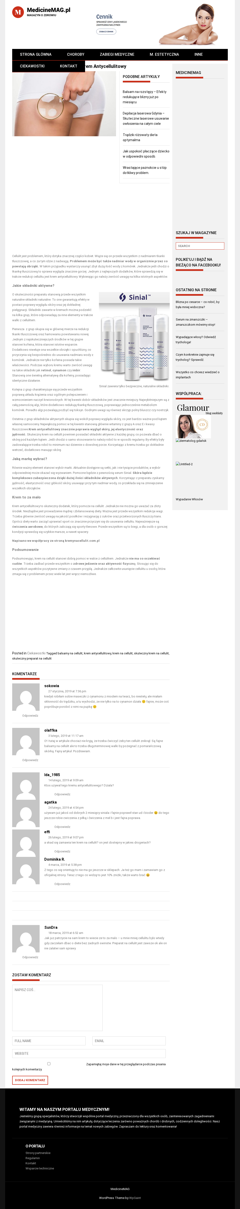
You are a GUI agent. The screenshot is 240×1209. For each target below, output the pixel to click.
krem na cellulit (122, 653)
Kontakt (68, 66)
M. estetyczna (164, 54)
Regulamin (33, 1158)
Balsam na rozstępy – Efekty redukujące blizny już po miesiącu (144, 97)
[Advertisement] (91, 218)
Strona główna (36, 54)
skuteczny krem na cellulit (151, 653)
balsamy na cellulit (70, 653)
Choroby (75, 54)
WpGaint (135, 1198)
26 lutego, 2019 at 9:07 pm (66, 837)
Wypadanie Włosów (189, 499)
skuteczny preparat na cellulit (32, 658)
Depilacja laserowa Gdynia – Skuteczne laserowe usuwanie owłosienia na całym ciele (146, 118)
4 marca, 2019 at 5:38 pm (65, 864)
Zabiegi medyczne (117, 54)
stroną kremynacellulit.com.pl (77, 540)
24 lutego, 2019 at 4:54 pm (66, 807)
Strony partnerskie (38, 1153)
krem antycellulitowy (97, 653)
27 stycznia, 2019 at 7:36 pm (67, 691)
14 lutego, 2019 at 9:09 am (65, 780)
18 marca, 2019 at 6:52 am (65, 933)
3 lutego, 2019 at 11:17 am (65, 735)
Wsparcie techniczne (40, 1168)
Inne (199, 54)
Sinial (127, 473)
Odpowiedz (30, 715)
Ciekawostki (32, 66)
